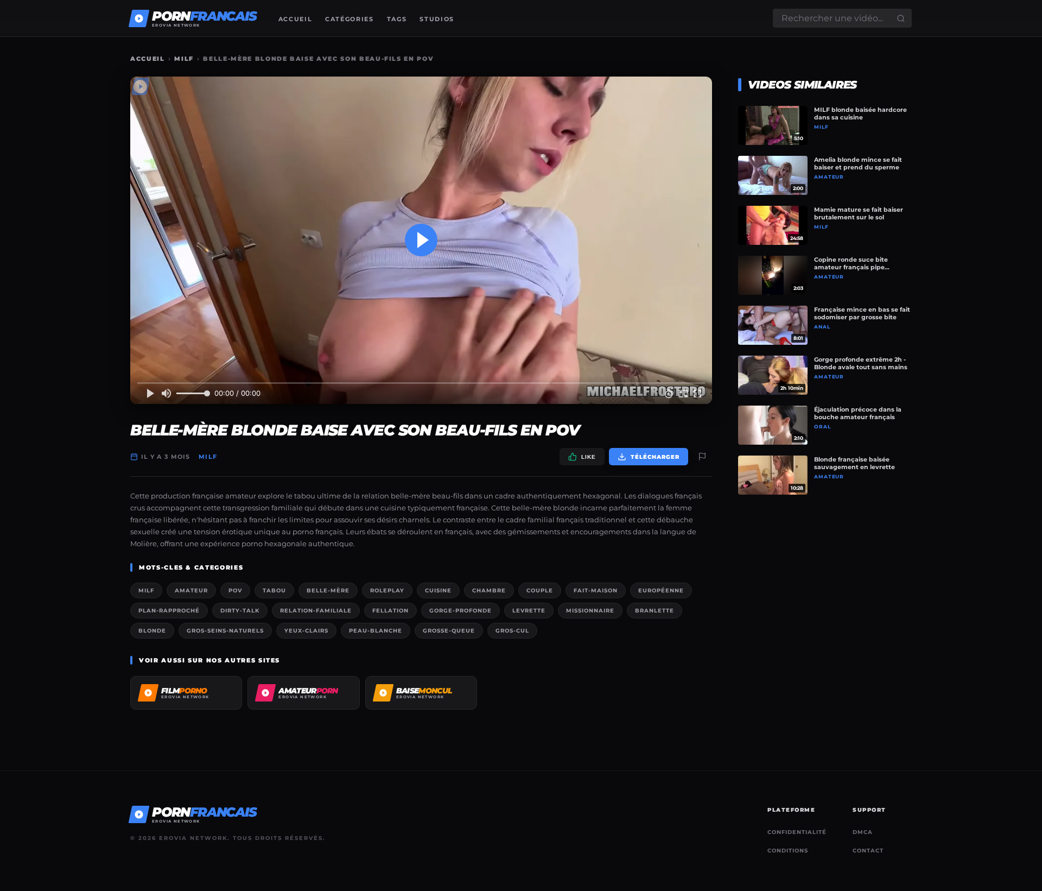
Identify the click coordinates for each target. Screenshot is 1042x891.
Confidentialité (797, 832)
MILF (184, 58)
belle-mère (328, 590)
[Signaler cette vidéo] (702, 456)
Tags (397, 19)
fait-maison (596, 590)
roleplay (387, 590)
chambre (489, 590)
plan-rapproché (169, 610)
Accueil (295, 19)
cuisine (438, 590)
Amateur (191, 590)
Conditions (787, 850)
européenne (661, 590)
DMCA (863, 832)
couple (539, 590)
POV (235, 590)
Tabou (274, 590)
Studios (437, 19)
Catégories (349, 19)
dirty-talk (239, 610)
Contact (868, 850)
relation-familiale (316, 610)
